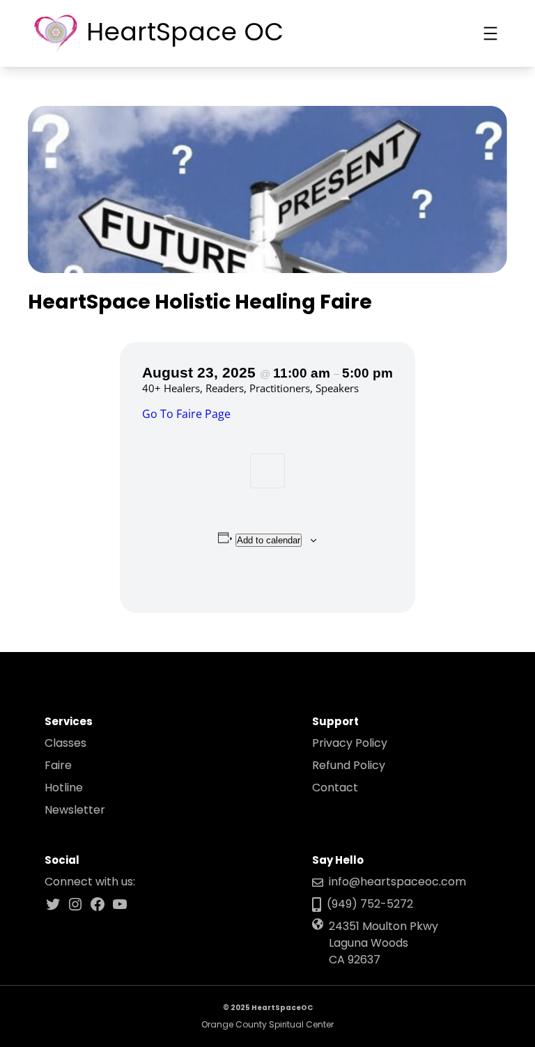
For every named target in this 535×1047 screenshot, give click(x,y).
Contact (335, 788)
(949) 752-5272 (370, 904)
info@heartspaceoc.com (397, 882)
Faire (58, 765)
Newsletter (75, 810)
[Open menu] (490, 33)
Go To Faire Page (186, 413)
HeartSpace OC (185, 31)
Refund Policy (348, 765)
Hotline (64, 788)
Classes (65, 743)
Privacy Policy (349, 743)
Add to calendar (268, 540)
